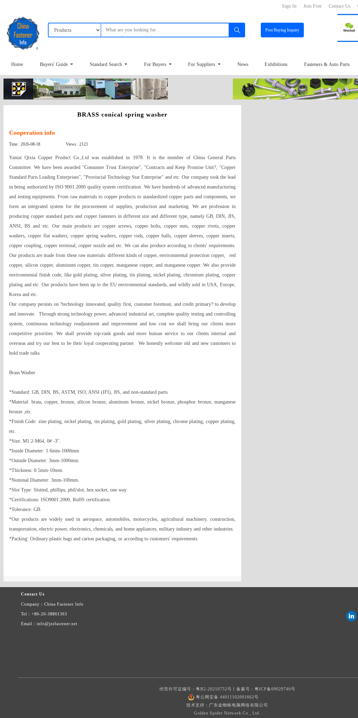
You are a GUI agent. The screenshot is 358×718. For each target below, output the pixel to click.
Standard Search (106, 64)
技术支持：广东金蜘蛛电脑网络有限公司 (227, 705)
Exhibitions (276, 64)
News (242, 64)
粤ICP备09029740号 (275, 689)
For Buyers (155, 64)
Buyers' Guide (54, 64)
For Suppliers (202, 64)
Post (282, 30)
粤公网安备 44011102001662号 (227, 697)
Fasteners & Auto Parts (327, 64)
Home (17, 64)
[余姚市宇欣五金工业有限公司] (85, 88)
